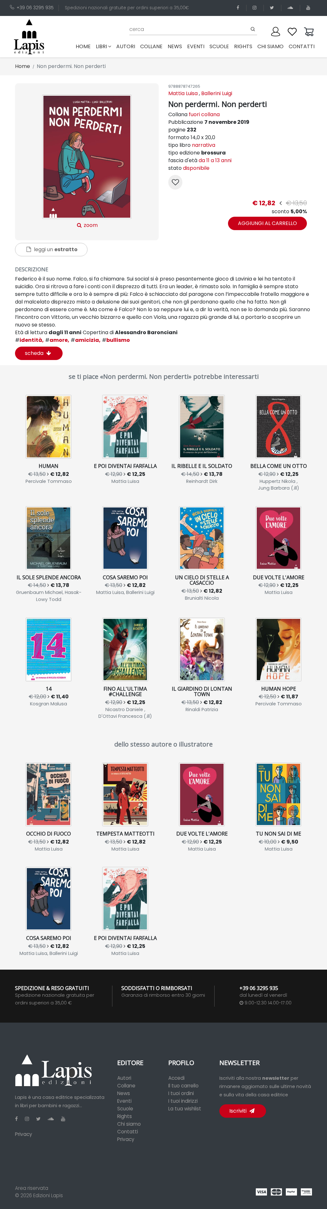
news (175, 46)
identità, (29, 340)
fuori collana (204, 114)
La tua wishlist (184, 1108)
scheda (35, 353)
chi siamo (270, 46)
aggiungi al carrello (267, 223)
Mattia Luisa (183, 93)
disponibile (196, 168)
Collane (126, 1085)
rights (243, 46)
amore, (57, 340)
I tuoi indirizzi (183, 1101)
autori (125, 46)
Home (84, 46)
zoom (90, 225)
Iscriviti (238, 1111)
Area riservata (31, 1188)
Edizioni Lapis (48, 1195)
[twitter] (273, 8)
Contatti (127, 1131)
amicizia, (86, 340)
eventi (195, 46)
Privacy (23, 1134)
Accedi (176, 1078)
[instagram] (256, 8)
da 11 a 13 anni (215, 160)
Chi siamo (129, 1124)
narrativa (203, 145)
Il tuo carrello (183, 1085)
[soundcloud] (291, 8)
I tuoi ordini (181, 1093)
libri (101, 46)
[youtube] (309, 8)
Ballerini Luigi (216, 93)
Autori (124, 1078)
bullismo (116, 340)
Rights (124, 1116)
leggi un (55, 249)
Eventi (124, 1101)
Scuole (125, 1108)
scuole (219, 46)
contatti (302, 46)
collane (151, 46)
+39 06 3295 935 (35, 8)
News (123, 1093)
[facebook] (239, 8)
